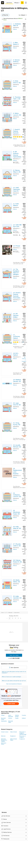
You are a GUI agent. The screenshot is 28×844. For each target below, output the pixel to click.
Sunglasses (22, 738)
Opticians (22, 475)
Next (20, 618)
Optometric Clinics (3, 743)
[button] (26, 2)
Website (15, 29)
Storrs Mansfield (10, 716)
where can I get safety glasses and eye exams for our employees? (14, 672)
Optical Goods (13, 731)
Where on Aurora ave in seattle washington (11, 676)
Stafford (24, 718)
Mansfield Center (3, 719)
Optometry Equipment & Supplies (4, 740)
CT (6, 612)
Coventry (24, 715)
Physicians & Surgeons (22, 736)
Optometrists (16, 27)
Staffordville (4, 721)
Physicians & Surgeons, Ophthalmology (22, 733)
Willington (10, 612)
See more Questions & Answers (14, 683)
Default (23, 15)
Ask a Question (15, 667)
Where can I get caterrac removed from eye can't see (14, 680)
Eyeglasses (13, 736)
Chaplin (17, 718)
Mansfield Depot (10, 722)
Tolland (2, 715)
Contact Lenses (4, 731)
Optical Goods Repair (13, 739)
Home (2, 612)
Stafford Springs (17, 716)
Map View (6, 15)
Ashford (10, 718)
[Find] (22, 2)
